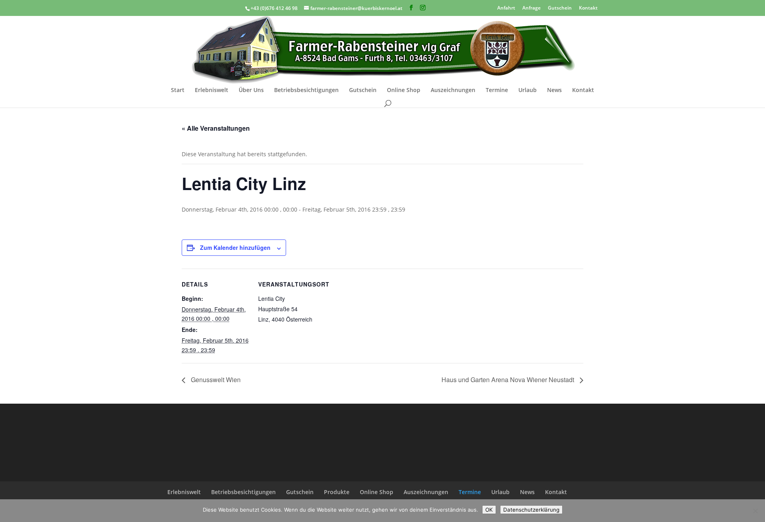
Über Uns (251, 90)
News (554, 90)
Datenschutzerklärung (531, 509)
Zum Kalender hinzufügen (235, 247)
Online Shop (403, 90)
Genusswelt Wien (215, 379)
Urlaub (527, 90)
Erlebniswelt (211, 90)
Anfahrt (506, 7)
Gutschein (560, 7)
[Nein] (755, 511)
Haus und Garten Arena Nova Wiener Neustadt (508, 379)
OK (489, 509)
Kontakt (588, 7)
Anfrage (531, 7)
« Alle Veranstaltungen (216, 128)
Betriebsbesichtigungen (306, 90)
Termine (497, 90)
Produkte (336, 492)
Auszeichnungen (453, 90)
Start (177, 90)
